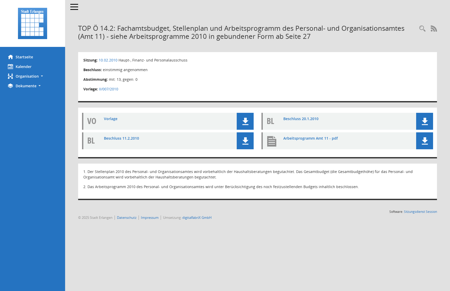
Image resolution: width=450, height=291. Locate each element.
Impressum (150, 217)
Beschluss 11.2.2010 (121, 138)
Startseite (24, 56)
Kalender (24, 66)
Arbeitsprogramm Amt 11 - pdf (310, 138)
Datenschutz (126, 217)
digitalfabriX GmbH (197, 217)
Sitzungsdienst (420, 211)
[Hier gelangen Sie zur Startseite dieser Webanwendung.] (32, 23)
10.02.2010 (108, 60)
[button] (32, 76)
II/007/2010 (108, 88)
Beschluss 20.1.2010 (300, 118)
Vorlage (110, 118)
